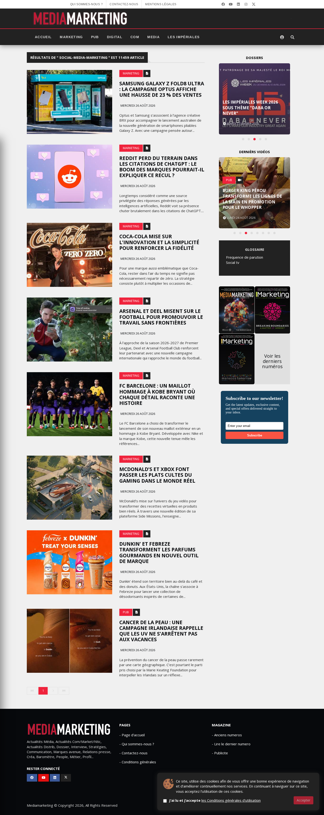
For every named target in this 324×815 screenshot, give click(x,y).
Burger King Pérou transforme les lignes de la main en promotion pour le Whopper (252, 199)
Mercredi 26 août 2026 (137, 106)
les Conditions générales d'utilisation (231, 800)
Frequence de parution (244, 257)
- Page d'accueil (132, 735)
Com (134, 37)
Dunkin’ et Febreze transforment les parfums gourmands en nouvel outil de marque (159, 552)
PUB (95, 37)
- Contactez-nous (133, 753)
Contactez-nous (124, 4)
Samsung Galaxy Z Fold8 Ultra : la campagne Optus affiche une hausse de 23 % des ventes (161, 89)
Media (153, 37)
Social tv (232, 262)
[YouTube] (230, 4)
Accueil (43, 37)
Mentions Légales (160, 4)
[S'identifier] (282, 37)
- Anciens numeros (227, 735)
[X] (253, 4)
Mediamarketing (40, 805)
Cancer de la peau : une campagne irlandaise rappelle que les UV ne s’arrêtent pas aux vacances (161, 631)
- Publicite (220, 753)
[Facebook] (223, 4)
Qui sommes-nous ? (86, 4)
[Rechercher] (292, 37)
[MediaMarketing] (80, 18)
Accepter (303, 800)
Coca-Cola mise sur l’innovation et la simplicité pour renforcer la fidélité (159, 242)
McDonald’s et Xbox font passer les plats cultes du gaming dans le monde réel (157, 475)
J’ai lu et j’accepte (215, 800)
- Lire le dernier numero (231, 744)
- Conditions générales (137, 762)
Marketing (71, 37)
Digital (114, 37)
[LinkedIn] (238, 4)
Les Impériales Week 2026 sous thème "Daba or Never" (250, 107)
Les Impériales (184, 37)
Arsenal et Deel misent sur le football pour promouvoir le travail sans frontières (161, 317)
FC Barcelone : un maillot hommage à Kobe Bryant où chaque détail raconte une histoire (157, 394)
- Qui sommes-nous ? (136, 744)
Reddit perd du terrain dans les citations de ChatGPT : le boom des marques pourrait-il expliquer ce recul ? (161, 167)
